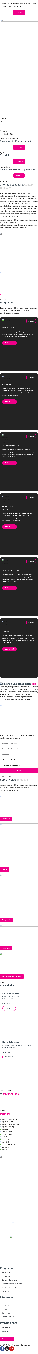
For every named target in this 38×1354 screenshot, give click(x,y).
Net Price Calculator (8, 1317)
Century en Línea (7, 1302)
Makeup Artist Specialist (9, 1287)
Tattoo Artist (5, 1291)
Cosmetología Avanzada (9, 1280)
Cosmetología (6, 1276)
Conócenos (5, 1305)
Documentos (6, 1313)
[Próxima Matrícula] (0, 131)
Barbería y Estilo (7, 1272)
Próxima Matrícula (7, 131)
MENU (3, 119)
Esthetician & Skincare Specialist (12, 1284)
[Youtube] (11, 1348)
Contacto (4, 1309)
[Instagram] (7, 1348)
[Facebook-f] (2, 1348)
